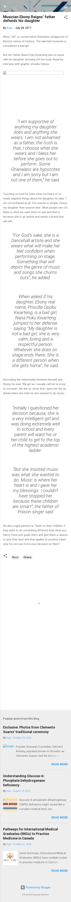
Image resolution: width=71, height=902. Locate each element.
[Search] (65, 7)
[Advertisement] (35, 677)
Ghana (27, 557)
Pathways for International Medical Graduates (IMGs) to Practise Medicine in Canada (30, 833)
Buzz (15, 557)
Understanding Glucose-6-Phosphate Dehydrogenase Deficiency (24, 780)
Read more (59, 764)
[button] (65, 18)
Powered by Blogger (38, 887)
